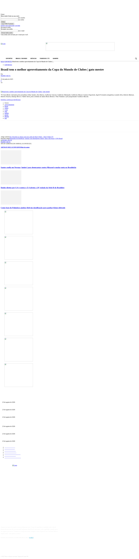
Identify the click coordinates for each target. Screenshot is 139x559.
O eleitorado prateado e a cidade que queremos (14, 406)
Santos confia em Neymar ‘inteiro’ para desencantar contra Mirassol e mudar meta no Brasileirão (38, 167)
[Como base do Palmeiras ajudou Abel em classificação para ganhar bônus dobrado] (11, 204)
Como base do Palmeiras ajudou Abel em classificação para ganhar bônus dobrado (33, 208)
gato (6, 111)
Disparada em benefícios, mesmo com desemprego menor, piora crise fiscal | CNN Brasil (36, 138)
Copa (6, 110)
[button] (136, 58)
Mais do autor (25, 147)
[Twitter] (11, 85)
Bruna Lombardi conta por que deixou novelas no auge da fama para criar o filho (24, 414)
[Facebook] (110, 37)
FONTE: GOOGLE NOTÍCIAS (11, 100)
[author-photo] (6, 140)
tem (6, 118)
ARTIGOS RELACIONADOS (11, 147)
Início (2, 61)
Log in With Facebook (7, 24)
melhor (7, 113)
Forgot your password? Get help (10, 25)
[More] (31, 85)
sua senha (21, 20)
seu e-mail (21, 31)
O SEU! (31, 537)
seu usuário (21, 18)
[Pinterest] (17, 85)
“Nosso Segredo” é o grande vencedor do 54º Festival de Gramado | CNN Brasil (23, 399)
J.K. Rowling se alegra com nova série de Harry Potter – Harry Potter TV (31, 137)
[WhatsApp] (24, 85)
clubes (6, 108)
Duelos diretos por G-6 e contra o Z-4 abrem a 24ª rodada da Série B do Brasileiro (32, 188)
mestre (6, 115)
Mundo (7, 116)
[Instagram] (7, 546)
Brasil (6, 106)
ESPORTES (8, 61)
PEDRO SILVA (5, 76)
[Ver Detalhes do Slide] (80, 50)
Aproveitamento (9, 104)
